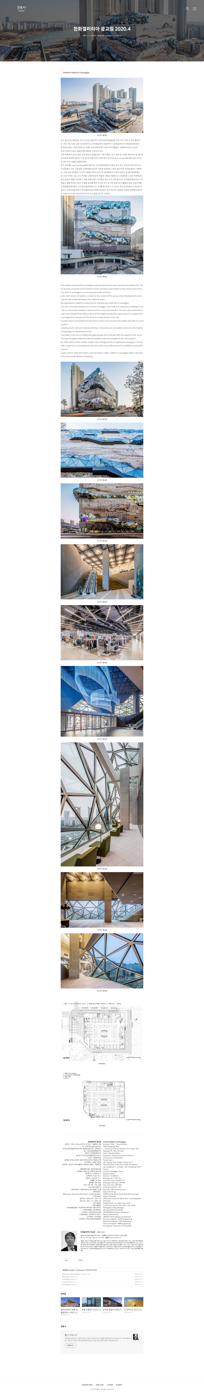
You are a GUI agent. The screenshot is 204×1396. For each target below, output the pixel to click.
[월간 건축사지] (21, 9)
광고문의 (119, 1384)
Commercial (80, 1270)
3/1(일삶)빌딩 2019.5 (68, 1284)
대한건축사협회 (87, 1384)
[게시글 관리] (72, 1260)
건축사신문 (100, 1384)
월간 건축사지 (71, 1335)
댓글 (63, 1326)
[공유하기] (69, 1260)
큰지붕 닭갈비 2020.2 (68, 1279)
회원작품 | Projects (68, 1270)
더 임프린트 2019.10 (68, 1282)
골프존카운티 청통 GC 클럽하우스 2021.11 (74, 1274)
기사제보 (110, 1384)
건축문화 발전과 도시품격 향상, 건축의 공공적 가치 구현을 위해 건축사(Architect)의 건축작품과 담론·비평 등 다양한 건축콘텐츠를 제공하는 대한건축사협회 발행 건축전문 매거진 (98, 1339)
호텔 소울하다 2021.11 (69, 1277)
